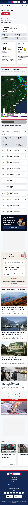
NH (4, 8)
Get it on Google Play (18, 496)
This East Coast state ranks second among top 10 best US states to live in (12, 359)
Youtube (14, 493)
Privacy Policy (14, 479)
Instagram (11, 493)
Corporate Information (14, 488)
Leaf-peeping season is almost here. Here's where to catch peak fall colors (13, 309)
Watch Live (3, 5)
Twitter (8, 493)
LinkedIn (17, 493)
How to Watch (18, 5)
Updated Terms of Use (14, 481)
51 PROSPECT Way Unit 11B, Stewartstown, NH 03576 (12, 268)
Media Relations (14, 486)
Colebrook (7, 8)
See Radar (5, 13)
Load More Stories (14, 395)
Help (14, 490)
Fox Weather (14, 2)
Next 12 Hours (7, 121)
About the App (14, 477)
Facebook (5, 493)
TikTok (20, 493)
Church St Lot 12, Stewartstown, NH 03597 (13, 262)
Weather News (10, 5)
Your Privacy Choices (15, 484)
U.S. (2, 8)
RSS (23, 493)
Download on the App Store (9, 496)
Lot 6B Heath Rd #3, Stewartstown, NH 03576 (13, 273)
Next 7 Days (20, 121)
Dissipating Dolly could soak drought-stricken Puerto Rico (8, 456)
